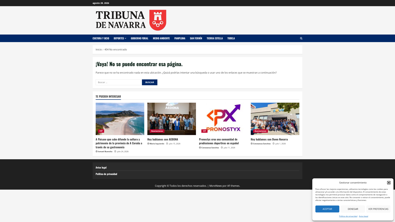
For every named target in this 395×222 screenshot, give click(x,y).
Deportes (119, 38)
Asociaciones (157, 131)
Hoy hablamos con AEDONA (162, 139)
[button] (388, 182)
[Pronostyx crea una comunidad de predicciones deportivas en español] (223, 119)
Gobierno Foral (139, 38)
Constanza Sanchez (210, 147)
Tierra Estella (215, 38)
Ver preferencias (378, 208)
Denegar (353, 208)
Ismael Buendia (105, 151)
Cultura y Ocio (101, 38)
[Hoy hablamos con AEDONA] (171, 119)
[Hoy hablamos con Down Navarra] (275, 119)
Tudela (231, 38)
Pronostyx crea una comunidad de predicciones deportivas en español (219, 141)
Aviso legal (363, 216)
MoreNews (215, 185)
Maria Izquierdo (157, 143)
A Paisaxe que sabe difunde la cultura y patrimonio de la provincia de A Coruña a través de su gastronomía (119, 143)
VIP (101, 131)
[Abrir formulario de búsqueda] (301, 38)
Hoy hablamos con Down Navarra (269, 139)
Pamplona (179, 38)
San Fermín (196, 38)
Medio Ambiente (161, 38)
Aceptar (327, 208)
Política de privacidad (348, 216)
